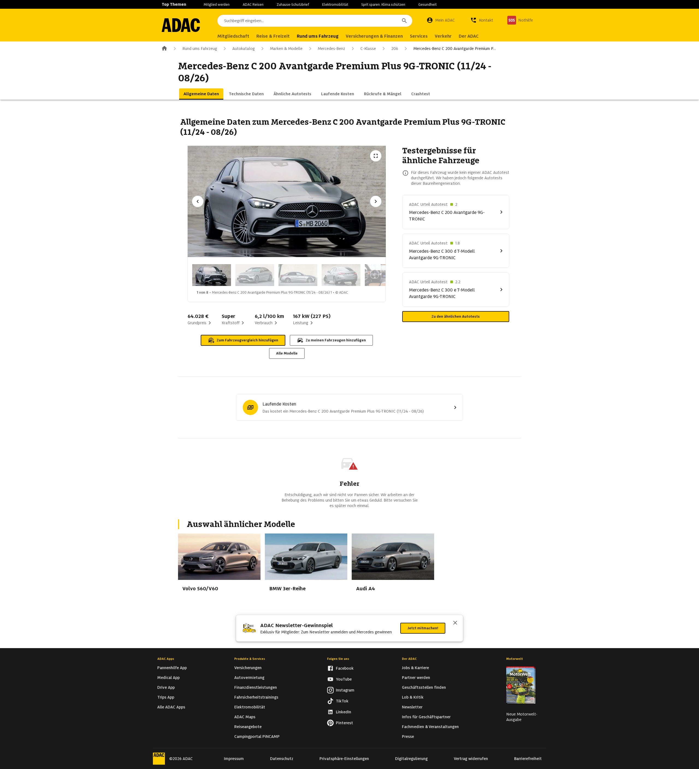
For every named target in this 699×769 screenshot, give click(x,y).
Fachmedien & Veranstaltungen (430, 726)
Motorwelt (514, 659)
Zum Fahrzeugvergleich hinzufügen (247, 340)
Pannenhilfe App (172, 667)
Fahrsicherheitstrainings (256, 697)
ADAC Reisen (253, 4)
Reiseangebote (248, 726)
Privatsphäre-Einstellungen (344, 758)
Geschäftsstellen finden (424, 687)
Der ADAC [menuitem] (469, 36)
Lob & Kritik (412, 697)
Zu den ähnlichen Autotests (455, 316)
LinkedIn (343, 712)
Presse (408, 736)
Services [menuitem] (419, 36)
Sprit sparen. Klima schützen (383, 4)
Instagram (345, 690)
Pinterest (344, 722)
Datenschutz (281, 758)
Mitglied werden (217, 4)
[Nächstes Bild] (375, 201)
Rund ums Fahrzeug (199, 48)
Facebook (345, 668)
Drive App (166, 687)
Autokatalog (243, 48)
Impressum (234, 758)
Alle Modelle (287, 353)
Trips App (165, 697)
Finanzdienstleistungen (255, 687)
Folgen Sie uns (338, 659)
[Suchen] (404, 20)
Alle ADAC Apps (171, 707)
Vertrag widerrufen (471, 758)
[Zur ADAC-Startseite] (181, 25)
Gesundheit (427, 4)
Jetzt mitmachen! (422, 628)
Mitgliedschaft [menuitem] (233, 36)
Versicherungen (248, 667)
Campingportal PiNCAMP (257, 736)
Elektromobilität (335, 4)
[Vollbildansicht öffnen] (375, 156)
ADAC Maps (244, 716)
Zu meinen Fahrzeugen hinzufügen (336, 340)
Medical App (168, 677)
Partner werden (416, 677)
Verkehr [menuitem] (443, 36)
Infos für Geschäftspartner (426, 716)
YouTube (344, 679)
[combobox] (314, 21)
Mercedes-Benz (331, 48)
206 (394, 48)
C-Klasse (368, 48)
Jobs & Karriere (415, 667)
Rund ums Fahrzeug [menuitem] (318, 36)
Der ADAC (409, 659)
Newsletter (412, 707)
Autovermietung (249, 677)
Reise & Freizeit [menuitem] (273, 36)
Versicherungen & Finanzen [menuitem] (374, 36)
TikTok (342, 701)
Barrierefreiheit (528, 758)
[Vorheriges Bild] (197, 201)
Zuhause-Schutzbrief (293, 4)
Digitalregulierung (411, 758)
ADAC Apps (165, 659)
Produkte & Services (249, 659)
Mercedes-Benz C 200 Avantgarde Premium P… (454, 48)
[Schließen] (455, 623)
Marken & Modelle (286, 48)
